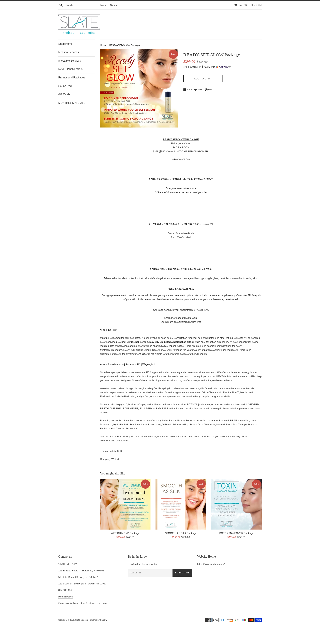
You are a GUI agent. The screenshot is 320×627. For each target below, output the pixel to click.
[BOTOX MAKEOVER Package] (236, 504)
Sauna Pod (65, 86)
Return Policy (65, 596)
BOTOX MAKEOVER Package (236, 533)
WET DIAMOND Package (125, 533)
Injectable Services (69, 60)
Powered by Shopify (98, 620)
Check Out (256, 5)
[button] (222, 66)
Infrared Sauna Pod (190, 321)
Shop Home (65, 43)
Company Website (110, 459)
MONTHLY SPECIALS (71, 102)
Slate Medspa (81, 620)
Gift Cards (64, 94)
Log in (103, 5)
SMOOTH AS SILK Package (180, 533)
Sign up (114, 5)
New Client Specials (70, 69)
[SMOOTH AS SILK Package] (181, 504)
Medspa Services (68, 52)
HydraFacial (190, 317)
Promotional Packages (71, 77)
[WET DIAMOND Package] (125, 504)
